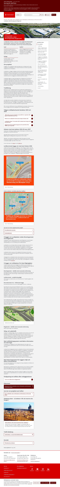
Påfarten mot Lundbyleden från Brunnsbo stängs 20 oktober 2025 (16, 118)
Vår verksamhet (6, 476)
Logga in (48, 14)
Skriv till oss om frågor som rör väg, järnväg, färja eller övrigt (22, 460)
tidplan (14, 143)
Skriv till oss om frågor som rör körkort (9, 460)
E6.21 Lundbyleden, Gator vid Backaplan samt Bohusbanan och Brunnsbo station (27, 19)
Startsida (5, 19)
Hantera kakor (36, 482)
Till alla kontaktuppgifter (15, 452)
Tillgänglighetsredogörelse (21, 468)
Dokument (13, 260)
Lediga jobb (6, 472)
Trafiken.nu (20, 143)
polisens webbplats (8, 10)
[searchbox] (32, 15)
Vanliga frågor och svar (8, 470)
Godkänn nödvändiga (45, 482)
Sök (42, 14)
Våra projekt (10, 19)
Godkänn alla (53, 482)
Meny (54, 14)
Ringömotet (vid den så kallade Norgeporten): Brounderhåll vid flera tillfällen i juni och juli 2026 (17, 125)
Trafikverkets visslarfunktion (9, 474)
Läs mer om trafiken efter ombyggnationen (12, 379)
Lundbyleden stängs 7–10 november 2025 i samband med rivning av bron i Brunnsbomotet (18, 122)
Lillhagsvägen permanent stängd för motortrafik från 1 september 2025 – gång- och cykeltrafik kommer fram (18, 115)
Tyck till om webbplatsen (35, 461)
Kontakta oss (6, 468)
